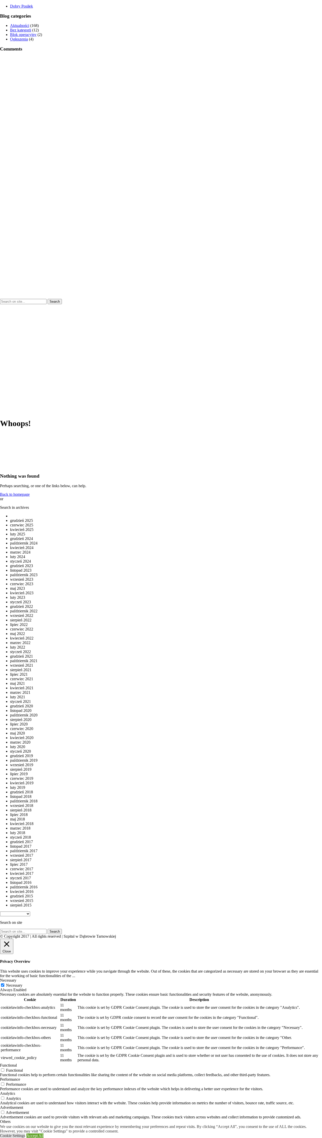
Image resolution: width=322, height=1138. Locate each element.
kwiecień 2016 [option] (21, 891)
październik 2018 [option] (23, 801)
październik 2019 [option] (23, 760)
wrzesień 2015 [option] (21, 900)
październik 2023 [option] (23, 575)
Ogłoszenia (19, 39)
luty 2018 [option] (17, 833)
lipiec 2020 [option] (19, 724)
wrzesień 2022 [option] (21, 615)
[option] (166, 516)
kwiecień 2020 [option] (21, 738)
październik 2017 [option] (23, 851)
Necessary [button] (8, 980)
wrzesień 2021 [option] (21, 665)
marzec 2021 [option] (20, 692)
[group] (21, 6)
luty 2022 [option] (17, 647)
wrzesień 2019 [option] (21, 765)
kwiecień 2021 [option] (21, 688)
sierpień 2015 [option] (20, 905)
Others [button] (5, 1121)
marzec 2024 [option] (20, 552)
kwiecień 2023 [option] (21, 593)
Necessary (14, 985)
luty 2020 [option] (17, 747)
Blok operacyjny (23, 34)
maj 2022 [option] (17, 633)
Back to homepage (15, 494)
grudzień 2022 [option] (21, 606)
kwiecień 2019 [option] (21, 783)
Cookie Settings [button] (12, 1135)
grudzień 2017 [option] (21, 842)
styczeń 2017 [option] (20, 878)
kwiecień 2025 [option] (21, 529)
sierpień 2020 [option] (20, 719)
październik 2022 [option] (23, 611)
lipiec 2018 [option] (19, 814)
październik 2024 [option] (23, 543)
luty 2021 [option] (17, 697)
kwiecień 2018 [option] (21, 824)
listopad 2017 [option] (20, 846)
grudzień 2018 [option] (21, 792)
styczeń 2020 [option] (20, 751)
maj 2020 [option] (17, 733)
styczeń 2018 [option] (20, 837)
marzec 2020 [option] (20, 742)
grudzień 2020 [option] (21, 706)
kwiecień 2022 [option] (21, 638)
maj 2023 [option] (17, 588)
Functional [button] (8, 1065)
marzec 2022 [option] (20, 643)
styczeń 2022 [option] (20, 652)
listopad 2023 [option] (20, 570)
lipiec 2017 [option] (19, 864)
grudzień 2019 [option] (21, 756)
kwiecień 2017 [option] (21, 873)
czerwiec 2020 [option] (21, 728)
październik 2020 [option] (23, 715)
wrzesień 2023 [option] (21, 579)
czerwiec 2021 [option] (21, 679)
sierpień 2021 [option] (20, 670)
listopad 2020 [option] (20, 710)
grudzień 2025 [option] (21, 520)
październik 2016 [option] (23, 887)
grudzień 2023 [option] (21, 566)
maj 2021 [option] (17, 683)
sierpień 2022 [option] (20, 620)
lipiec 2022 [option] (19, 624)
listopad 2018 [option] (20, 796)
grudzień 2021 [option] (21, 656)
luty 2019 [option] (17, 787)
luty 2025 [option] (17, 534)
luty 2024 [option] (17, 557)
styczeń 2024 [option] (20, 561)
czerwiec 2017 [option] (21, 869)
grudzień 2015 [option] (21, 896)
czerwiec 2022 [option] (21, 629)
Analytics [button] (7, 1093)
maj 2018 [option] (17, 819)
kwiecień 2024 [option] (21, 547)
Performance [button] (10, 1079)
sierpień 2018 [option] (20, 810)
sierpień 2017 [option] (20, 860)
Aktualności (19, 25)
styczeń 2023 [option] (20, 602)
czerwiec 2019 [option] (21, 778)
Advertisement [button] (11, 1107)
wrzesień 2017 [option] (21, 855)
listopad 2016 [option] (20, 882)
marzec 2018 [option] (20, 828)
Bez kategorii (20, 30)
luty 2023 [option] (17, 597)
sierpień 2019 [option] (20, 769)
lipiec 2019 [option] (19, 774)
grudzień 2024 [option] (21, 538)
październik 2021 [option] (23, 661)
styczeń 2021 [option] (20, 701)
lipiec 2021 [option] (19, 674)
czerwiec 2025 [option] (21, 525)
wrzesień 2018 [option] (21, 805)
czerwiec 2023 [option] (21, 584)
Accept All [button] (35, 1135)
